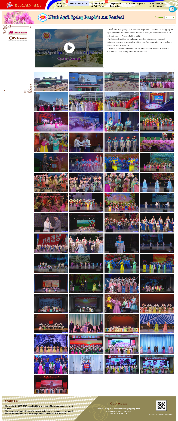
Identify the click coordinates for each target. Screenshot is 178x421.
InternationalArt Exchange (156, 4)
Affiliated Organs (135, 3)
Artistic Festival (78, 3)
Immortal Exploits (61, 4)
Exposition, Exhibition (115, 4)
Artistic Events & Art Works (99, 4)
